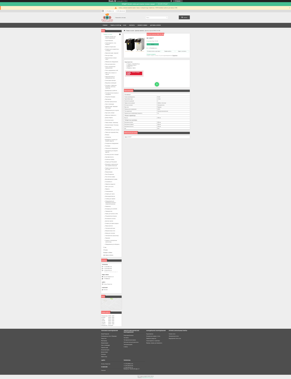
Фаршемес (107, 238)
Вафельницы (108, 127)
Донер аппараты (109, 117)
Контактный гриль (105, 349)
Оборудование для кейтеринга (112, 244)
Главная (105, 25)
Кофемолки (108, 206)
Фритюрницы (108, 99)
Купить (152, 44)
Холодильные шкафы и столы (153, 336)
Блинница (103, 354)
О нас (124, 25)
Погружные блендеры (110, 96)
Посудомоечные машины (111, 216)
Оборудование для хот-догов (112, 110)
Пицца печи (103, 338)
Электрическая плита (174, 336)
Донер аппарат (104, 352)
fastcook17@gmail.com (108, 276)
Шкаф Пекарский (105, 333)
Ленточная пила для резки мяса (131, 342)
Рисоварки (107, 145)
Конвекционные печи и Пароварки (109, 336)
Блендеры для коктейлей (111, 208)
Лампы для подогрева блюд (111, 132)
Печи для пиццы (109, 55)
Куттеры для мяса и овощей (111, 154)
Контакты (132, 25)
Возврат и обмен (142, 25)
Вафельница (104, 356)
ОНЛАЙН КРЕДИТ (163, 4)
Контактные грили (109, 120)
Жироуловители (109, 225)
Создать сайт (120, 1)
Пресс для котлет (109, 186)
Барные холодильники (110, 46)
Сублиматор (108, 137)
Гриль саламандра (105, 345)
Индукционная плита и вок (175, 338)
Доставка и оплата (155, 25)
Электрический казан (110, 228)
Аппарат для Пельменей (111, 161)
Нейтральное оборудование (111, 61)
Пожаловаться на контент (147, 377)
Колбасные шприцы (109, 159)
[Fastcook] (107, 17)
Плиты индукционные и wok (111, 70)
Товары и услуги (115, 25)
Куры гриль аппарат (110, 112)
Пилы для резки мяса (110, 64)
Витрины (107, 134)
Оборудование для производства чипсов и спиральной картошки (110, 202)
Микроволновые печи (110, 230)
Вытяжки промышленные (111, 101)
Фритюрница (104, 340)
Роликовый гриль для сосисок (112, 129)
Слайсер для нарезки (110, 198)
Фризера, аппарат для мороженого (154, 343)
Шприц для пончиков (110, 233)
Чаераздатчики (108, 211)
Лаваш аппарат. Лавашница (111, 122)
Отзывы (105, 250)
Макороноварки (104, 343)
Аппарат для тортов (110, 193)
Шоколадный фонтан (110, 196)
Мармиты (107, 189)
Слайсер (126, 346)
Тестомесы (126, 337)
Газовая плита (172, 333)
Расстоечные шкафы (110, 176)
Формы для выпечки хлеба (111, 213)
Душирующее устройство (111, 90)
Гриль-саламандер (109, 104)
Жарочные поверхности (110, 115)
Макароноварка (108, 171)
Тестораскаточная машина (130, 340)
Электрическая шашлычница (112, 235)
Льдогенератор (149, 333)
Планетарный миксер (128, 335)
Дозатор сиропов (139, 30)
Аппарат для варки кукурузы (112, 223)
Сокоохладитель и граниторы (153, 340)
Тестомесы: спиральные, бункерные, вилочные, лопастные (111, 87)
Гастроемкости (108, 181)
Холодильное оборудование (111, 143)
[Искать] (167, 17)
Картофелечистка (109, 157)
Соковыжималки (109, 191)
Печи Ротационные (109, 174)
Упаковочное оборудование (111, 148)
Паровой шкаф (104, 347)
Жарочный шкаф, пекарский (111, 53)
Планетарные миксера (110, 80)
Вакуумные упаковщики (110, 82)
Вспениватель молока (110, 218)
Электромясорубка (128, 344)
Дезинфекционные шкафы (111, 179)
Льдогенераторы (109, 40)
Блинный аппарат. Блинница (111, 125)
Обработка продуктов (110, 184)
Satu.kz (152, 376)
